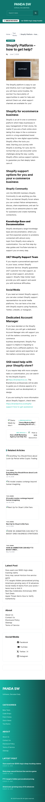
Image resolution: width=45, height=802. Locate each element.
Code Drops (7, 713)
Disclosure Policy (12, 620)
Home (8, 34)
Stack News (7, 720)
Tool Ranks (6, 724)
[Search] (35, 13)
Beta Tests (6, 710)
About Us (9, 615)
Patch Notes (7, 717)
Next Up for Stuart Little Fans (17, 524)
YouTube (23, 647)
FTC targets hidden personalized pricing (22, 580)
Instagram (24, 656)
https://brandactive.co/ (17, 380)
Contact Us (10, 617)
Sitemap (8, 623)
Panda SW (22, 4)
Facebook (24, 642)
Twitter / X (24, 651)
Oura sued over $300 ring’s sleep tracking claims (22, 764)
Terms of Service (12, 625)
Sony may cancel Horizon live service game (19, 771)
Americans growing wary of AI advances (22, 583)
